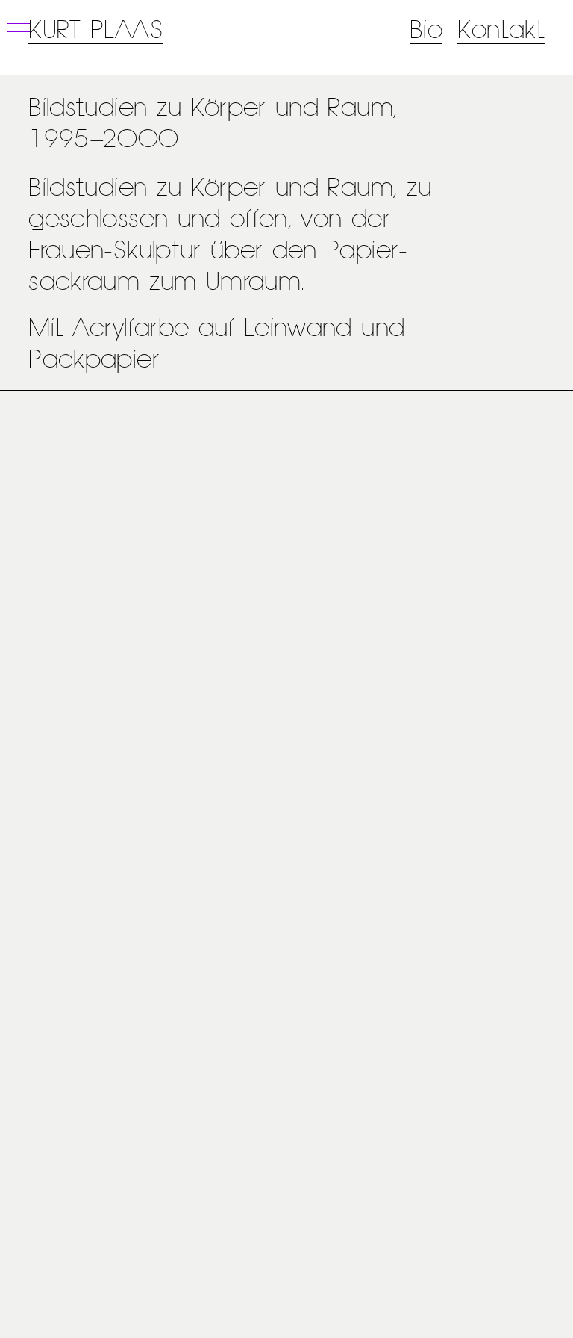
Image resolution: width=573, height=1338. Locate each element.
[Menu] (17, 32)
